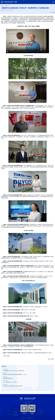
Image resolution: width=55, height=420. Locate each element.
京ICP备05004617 (23, 418)
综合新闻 (6, 5)
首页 (2, 5)
